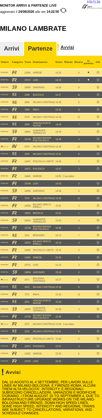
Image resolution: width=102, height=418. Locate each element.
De (98, 1)
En (91, 1)
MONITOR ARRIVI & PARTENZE (30, 9)
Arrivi (11, 48)
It (88, 1)
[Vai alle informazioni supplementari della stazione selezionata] (65, 50)
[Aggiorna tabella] (63, 12)
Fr (94, 1)
